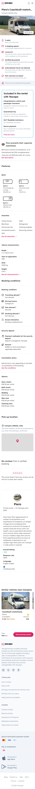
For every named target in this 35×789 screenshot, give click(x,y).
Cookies (21, 781)
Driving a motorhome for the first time (16, 690)
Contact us (13, 777)
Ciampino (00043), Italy (9, 13)
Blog (6, 777)
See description (7, 158)
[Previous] (4, 600)
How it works (6, 682)
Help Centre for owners (10, 725)
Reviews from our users (10, 694)
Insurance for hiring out (10, 717)
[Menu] (30, 3)
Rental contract (7, 713)
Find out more (9, 135)
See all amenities (8, 236)
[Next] (27, 600)
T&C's (27, 777)
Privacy (13, 781)
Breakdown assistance (10, 721)
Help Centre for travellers (11, 697)
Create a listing (7, 709)
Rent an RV (6, 686)
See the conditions (9, 368)
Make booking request (23, 634)
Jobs (21, 777)
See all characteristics (10, 274)
